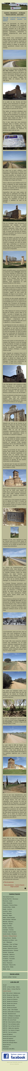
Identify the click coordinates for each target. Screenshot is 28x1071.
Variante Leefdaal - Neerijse (10, 977)
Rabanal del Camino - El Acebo (10, 950)
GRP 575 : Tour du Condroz (10, 1032)
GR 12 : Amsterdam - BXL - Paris (11, 997)
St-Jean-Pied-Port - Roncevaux (10, 899)
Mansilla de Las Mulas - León (10, 940)
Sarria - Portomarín (7, 962)
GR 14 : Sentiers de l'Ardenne (10, 999)
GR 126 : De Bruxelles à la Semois (11, 1011)
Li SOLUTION (19, 1062)
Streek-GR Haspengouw (9, 1040)
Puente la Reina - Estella (9, 907)
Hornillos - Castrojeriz (8, 927)
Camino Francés (7, 991)
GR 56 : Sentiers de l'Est (9, 1005)
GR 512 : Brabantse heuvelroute (11, 1017)
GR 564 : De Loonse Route (9, 1019)
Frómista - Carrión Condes (9, 931)
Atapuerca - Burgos (7, 923)
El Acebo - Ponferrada (8, 952)
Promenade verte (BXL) (9, 1048)
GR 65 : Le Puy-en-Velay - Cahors (11, 987)
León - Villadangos (7, 942)
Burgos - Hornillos (7, 925)
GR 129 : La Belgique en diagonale (11, 1015)
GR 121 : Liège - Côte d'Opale (10, 1009)
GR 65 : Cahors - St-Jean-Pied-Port (11, 989)
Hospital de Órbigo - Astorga (10, 946)
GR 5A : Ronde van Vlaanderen (10, 995)
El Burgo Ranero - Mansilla (9, 938)
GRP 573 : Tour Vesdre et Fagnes (11, 1030)
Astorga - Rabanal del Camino (10, 948)
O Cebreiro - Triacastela (9, 958)
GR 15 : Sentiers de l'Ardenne (10, 1001)
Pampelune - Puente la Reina (10, 905)
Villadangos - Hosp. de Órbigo (10, 944)
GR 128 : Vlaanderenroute (9, 1013)
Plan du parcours (9, 882)
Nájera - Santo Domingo (9, 917)
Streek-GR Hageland (8, 1038)
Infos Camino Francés (8, 896)
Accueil (4, 985)
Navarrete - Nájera (7, 915)
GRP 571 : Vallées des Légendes (11, 1028)
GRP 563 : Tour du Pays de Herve (11, 1026)
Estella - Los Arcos (7, 909)
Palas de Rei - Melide (8, 967)
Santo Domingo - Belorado (9, 919)
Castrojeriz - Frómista (8, 929)
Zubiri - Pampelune (7, 903)
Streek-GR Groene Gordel (9, 1036)
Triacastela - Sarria (7, 960)
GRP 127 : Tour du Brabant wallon (11, 1024)
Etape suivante (14, 886)
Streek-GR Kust (7, 1044)
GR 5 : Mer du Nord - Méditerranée (11, 993)
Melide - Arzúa (6, 969)
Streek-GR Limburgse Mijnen (10, 1042)
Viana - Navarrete (7, 913)
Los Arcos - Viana (7, 911)
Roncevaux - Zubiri (7, 901)
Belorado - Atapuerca (8, 921)
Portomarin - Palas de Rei (9, 964)
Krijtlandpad (6, 1046)
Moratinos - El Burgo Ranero (10, 936)
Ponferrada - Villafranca (9, 954)
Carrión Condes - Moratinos (10, 934)
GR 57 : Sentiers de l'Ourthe (10, 1007)
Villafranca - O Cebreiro (8, 956)
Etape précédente (9, 885)
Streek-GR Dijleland (8, 1034)
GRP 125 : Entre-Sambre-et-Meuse (11, 1022)
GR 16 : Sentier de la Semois (10, 1003)
